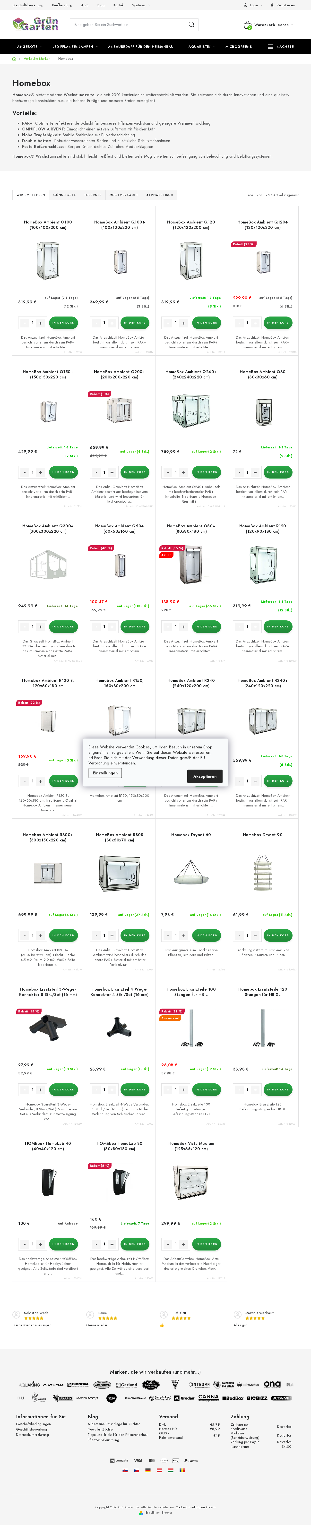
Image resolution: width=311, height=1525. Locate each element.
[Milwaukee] (244, 1385)
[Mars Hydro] (91, 1398)
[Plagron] (292, 1385)
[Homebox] (140, 1398)
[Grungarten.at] (159, 1470)
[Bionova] (74, 1385)
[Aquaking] (25, 1385)
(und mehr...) (187, 1372)
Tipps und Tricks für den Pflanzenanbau (118, 1434)
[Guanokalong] (164, 1398)
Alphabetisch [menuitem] (159, 195)
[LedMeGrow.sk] (125, 1470)
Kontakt (119, 5)
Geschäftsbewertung (27, 5)
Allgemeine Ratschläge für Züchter (114, 1424)
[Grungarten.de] (148, 1470)
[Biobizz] (261, 1398)
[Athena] (49, 1385)
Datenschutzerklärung (32, 1434)
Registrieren (286, 5)
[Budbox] (237, 1398)
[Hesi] (171, 1385)
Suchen (192, 24)
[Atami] (286, 1398)
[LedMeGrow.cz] (136, 1470)
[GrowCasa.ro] (182, 1470)
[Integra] (195, 1385)
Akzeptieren (204, 776)
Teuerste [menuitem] (93, 195)
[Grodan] (188, 1398)
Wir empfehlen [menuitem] (31, 195)
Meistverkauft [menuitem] (124, 195)
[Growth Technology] (147, 1385)
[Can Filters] (98, 1385)
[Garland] (122, 1385)
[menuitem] (29, 46)
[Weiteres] (281, 46)
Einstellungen (105, 773)
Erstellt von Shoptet (159, 1512)
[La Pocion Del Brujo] (219, 1385)
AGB (85, 5)
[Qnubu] (18, 1398)
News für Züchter (101, 1429)
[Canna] (213, 1398)
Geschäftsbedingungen (33, 1424)
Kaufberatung (62, 5)
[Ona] (268, 1385)
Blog (100, 5)
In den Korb (63, 323)
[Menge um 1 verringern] (24, 323)
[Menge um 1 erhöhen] (40, 323)
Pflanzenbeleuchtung (103, 1440)
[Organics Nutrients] (43, 1398)
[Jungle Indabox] (116, 1398)
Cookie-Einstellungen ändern (196, 1507)
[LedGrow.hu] (170, 1470)
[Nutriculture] (67, 1398)
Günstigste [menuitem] (64, 195)
